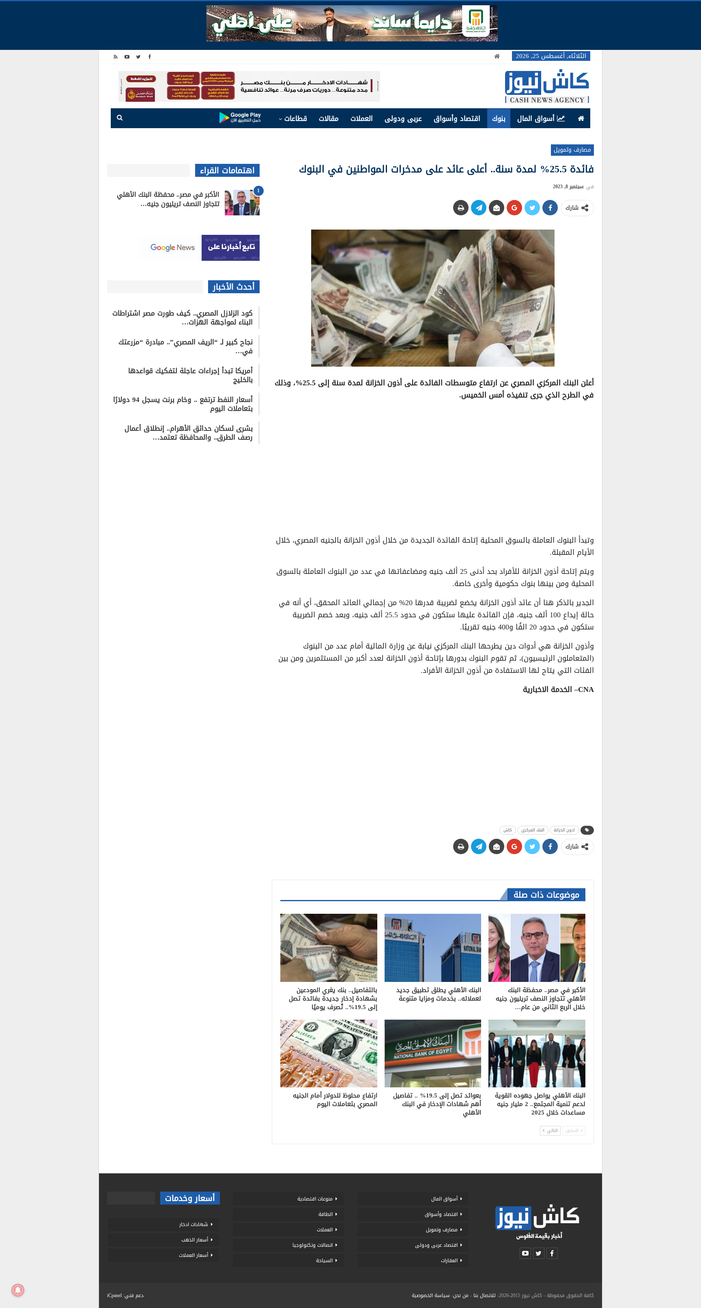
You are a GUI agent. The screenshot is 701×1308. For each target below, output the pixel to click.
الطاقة (325, 1214)
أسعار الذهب (194, 1239)
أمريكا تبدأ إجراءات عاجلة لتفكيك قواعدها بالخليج (190, 375)
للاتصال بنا (484, 1295)
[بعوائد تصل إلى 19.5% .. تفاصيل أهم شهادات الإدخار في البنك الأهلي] (433, 1053)
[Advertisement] (433, 465)
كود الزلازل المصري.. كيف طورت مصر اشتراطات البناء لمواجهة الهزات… (182, 318)
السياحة (324, 1260)
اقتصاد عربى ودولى (436, 1245)
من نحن (461, 1295)
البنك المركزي (532, 830)
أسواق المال (536, 118)
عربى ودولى (403, 118)
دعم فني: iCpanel (125, 1295)
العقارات (449, 1260)
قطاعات (295, 118)
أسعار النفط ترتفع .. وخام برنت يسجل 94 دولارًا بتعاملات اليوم (183, 404)
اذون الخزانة (564, 830)
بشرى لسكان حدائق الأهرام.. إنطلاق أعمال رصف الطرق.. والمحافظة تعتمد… (189, 433)
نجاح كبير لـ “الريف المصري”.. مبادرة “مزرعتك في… (185, 346)
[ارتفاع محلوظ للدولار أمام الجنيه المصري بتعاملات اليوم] (328, 1053)
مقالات (329, 118)
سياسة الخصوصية (431, 1295)
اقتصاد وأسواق (457, 118)
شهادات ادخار (193, 1224)
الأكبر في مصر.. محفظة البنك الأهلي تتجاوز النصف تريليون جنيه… (168, 199)
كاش (507, 830)
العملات (361, 118)
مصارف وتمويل (572, 149)
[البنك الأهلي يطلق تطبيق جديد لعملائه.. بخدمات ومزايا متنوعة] (433, 948)
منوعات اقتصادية (315, 1198)
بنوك (498, 118)
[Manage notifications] (17, 1290)
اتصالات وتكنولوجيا (312, 1245)
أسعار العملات (193, 1255)
